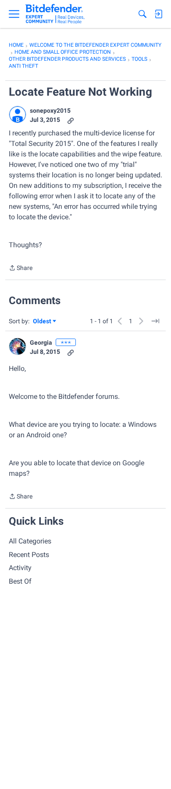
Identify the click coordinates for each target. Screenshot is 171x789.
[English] (55, 13)
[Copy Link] (70, 120)
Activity (20, 568)
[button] (17, 114)
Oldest (42, 322)
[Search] (142, 14)
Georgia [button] (41, 342)
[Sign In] (158, 14)
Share (20, 268)
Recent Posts (29, 554)
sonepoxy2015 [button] (50, 110)
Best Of (20, 581)
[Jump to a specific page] (155, 321)
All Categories (30, 541)
